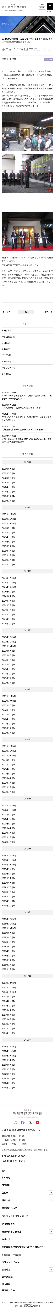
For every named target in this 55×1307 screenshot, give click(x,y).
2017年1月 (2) (8, 1032)
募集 (4, 348)
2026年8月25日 (27, 395)
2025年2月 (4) (8, 559)
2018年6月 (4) (8, 946)
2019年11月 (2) (9, 859)
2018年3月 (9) (8, 960)
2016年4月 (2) (8, 1078)
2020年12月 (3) (9, 805)
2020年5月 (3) (8, 823)
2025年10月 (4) (9, 523)
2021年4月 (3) (8, 778)
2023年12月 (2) (9, 637)
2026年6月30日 (27, 438)
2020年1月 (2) (8, 841)
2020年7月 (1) (8, 819)
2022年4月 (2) (8, 718)
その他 (5, 373)
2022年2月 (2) (8, 728)
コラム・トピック (10, 1262)
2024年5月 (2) (8, 605)
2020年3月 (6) (8, 832)
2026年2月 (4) (8, 496)
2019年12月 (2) (9, 855)
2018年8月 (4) (8, 937)
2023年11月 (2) (9, 641)
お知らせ (6, 330)
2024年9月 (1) (8, 591)
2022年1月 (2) (8, 732)
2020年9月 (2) (8, 814)
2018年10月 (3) (9, 928)
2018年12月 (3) (9, 919)
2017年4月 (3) (8, 1019)
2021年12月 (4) (9, 746)
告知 (4, 342)
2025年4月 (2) (8, 550)
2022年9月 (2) (8, 705)
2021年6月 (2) (8, 769)
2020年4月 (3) (8, 828)
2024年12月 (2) (9, 577)
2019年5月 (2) (8, 887)
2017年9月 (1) (8, 996)
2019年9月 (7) (8, 869)
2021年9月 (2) (8, 759)
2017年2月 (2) (8, 1028)
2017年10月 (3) (9, 991)
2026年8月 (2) (8, 468)
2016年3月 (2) (8, 1082)
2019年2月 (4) (8, 900)
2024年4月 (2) (8, 609)
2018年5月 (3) (8, 951)
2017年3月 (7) (8, 1023)
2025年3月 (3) (8, 555)
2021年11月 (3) (9, 750)
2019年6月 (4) (8, 882)
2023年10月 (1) (9, 646)
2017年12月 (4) (9, 982)
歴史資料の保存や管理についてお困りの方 (22, 1247)
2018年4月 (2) (8, 955)
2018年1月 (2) (8, 969)
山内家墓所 (7, 1276)
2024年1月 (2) (8, 623)
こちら (23, 264)
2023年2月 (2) (8, 678)
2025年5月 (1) (8, 546)
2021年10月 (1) (9, 755)
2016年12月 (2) (9, 1046)
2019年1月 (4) (8, 905)
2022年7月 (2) (8, 709)
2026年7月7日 (23, 428)
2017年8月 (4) (8, 1001)
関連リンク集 (8, 1290)
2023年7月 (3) (8, 659)
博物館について (9, 1208)
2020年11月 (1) (9, 809)
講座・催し (7, 1200)
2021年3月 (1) (8, 782)
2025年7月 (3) (8, 537)
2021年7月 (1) (8, 764)
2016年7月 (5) (8, 1069)
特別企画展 (7, 336)
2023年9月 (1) (8, 650)
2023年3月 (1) (8, 673)
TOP (4, 1170)
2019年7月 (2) (8, 878)
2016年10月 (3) (9, 1055)
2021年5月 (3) (8, 773)
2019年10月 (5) (9, 864)
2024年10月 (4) (9, 587)
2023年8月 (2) (8, 655)
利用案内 (6, 1184)
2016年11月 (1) (9, 1051)
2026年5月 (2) (8, 482)
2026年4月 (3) (8, 486)
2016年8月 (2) (8, 1064)
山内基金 (6, 1283)
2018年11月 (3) (9, 923)
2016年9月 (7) (8, 1060)
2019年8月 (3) (8, 873)
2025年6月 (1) (8, 541)
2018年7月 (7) (8, 941)
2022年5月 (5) (8, 714)
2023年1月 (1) (8, 682)
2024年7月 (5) (8, 600)
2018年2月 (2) (8, 964)
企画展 (5, 1192)
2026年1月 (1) (8, 500)
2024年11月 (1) (9, 582)
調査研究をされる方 (11, 1231)
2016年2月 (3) (8, 1087)
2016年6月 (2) (8, 1073)
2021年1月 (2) (8, 791)
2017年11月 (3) (9, 987)
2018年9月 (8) (8, 932)
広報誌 (5, 361)
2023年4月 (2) (8, 668)
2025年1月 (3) (8, 564)
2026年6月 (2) (8, 477)
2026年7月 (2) (8, 473)
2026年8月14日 (21, 406)
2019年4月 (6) (8, 891)
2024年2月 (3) (8, 618)
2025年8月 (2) (8, 532)
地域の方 (6, 1239)
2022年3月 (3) (8, 723)
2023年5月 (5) (8, 664)
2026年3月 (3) (8, 491)
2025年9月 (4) (8, 527)
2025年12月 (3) (9, 514)
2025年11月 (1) (9, 518)
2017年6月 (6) (8, 1010)
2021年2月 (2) (8, 787)
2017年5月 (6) (8, 1014)
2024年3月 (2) (8, 614)
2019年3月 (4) (8, 896)
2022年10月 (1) (9, 700)
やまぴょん (7, 367)
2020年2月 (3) (8, 837)
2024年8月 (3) (8, 596)
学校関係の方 (8, 1223)
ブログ (5, 355)
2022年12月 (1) (9, 696)
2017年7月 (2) (8, 1005)
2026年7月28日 (27, 417)
